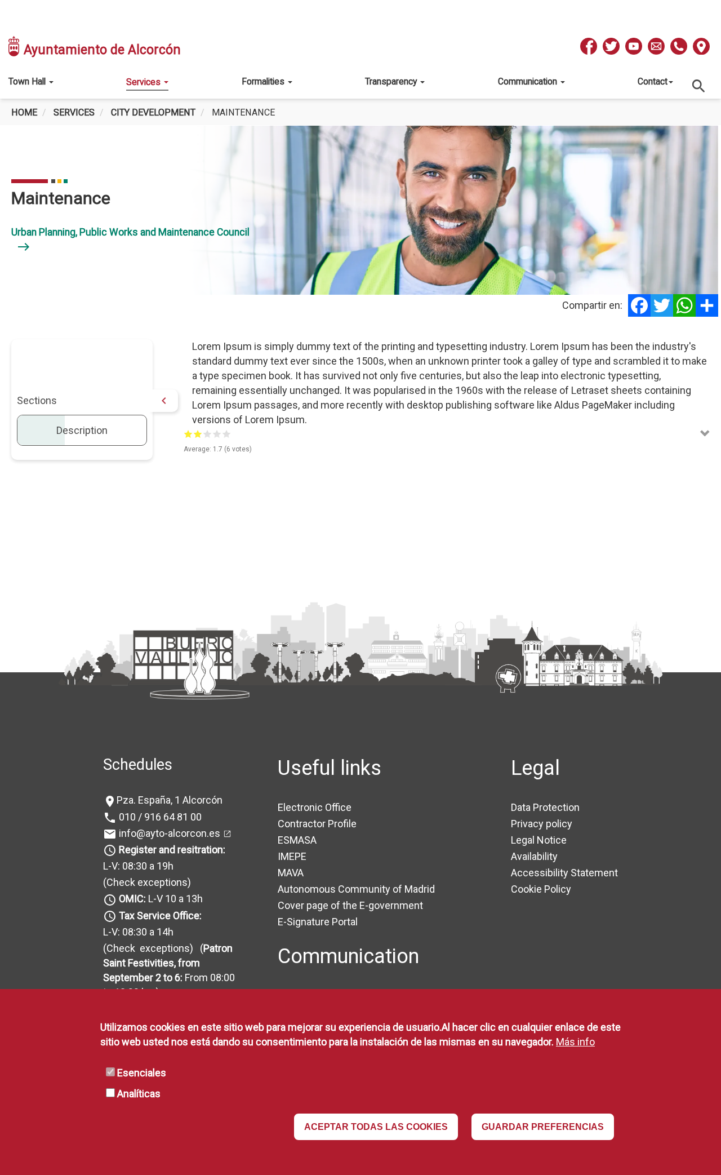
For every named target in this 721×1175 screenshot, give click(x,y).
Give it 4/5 (217, 433)
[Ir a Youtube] (633, 46)
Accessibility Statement (564, 873)
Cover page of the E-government (350, 905)
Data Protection (545, 807)
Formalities (264, 81)
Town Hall (28, 81)
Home (24, 112)
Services (144, 82)
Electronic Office (314, 807)
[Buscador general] (699, 85)
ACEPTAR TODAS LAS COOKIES (376, 1127)
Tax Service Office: (160, 915)
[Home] (14, 46)
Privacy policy (541, 824)
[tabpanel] (360, 210)
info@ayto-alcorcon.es (168, 833)
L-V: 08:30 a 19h (138, 866)
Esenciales (141, 1073)
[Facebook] (639, 305)
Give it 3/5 (207, 433)
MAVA (291, 873)
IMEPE (292, 856)
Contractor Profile (317, 824)
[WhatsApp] (684, 305)
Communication (528, 81)
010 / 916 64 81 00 (159, 817)
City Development (153, 112)
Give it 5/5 (227, 433)
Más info (575, 1042)
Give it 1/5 (188, 433)
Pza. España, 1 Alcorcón (169, 800)
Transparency (392, 81)
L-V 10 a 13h (161, 898)
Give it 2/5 (198, 433)
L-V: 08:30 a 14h (138, 932)
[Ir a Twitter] (611, 46)
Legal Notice (539, 840)
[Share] (707, 305)
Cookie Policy (541, 889)
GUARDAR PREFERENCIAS (543, 1127)
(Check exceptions (145, 882)
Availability (534, 856)
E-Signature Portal (318, 922)
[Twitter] (662, 305)
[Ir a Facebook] (588, 46)
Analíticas (139, 1093)
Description (82, 430)
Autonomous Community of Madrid (356, 889)
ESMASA (297, 840)
